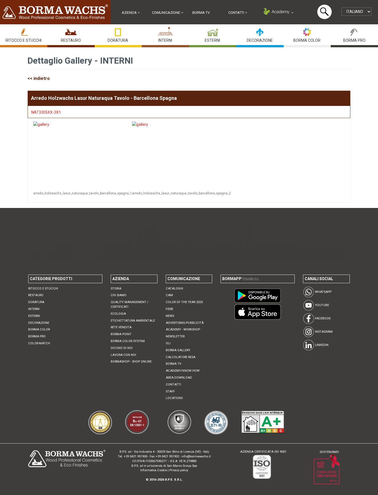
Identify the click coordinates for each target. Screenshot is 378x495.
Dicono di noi (122, 348)
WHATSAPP (323, 292)
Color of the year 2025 (184, 302)
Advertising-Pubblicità (185, 323)
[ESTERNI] (212, 31)
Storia (116, 288)
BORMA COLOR (306, 40)
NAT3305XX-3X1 (46, 112)
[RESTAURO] (71, 31)
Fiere (169, 309)
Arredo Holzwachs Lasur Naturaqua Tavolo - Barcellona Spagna (104, 98)
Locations (174, 398)
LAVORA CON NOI (123, 355)
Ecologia (118, 314)
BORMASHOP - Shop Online (131, 361)
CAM (169, 295)
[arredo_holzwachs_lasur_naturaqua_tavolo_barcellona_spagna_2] (141, 154)
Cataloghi (174, 288)
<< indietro (38, 78)
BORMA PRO (354, 40)
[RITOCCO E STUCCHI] (23, 31)
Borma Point (121, 334)
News (170, 316)
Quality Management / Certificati (130, 304)
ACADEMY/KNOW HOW (183, 370)
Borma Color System (128, 341)
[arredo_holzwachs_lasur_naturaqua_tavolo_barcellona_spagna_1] (42, 154)
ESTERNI (212, 40)
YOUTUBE (321, 305)
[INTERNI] (165, 31)
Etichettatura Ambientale (133, 320)
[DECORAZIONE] (260, 31)
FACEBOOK (322, 318)
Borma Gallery (178, 350)
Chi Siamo (118, 295)
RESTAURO (71, 40)
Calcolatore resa (180, 357)
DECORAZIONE (260, 40)
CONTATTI (236, 13)
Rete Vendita (121, 327)
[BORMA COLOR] (307, 31)
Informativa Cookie (153, 470)
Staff (170, 391)
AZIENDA (130, 13)
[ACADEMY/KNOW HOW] (278, 12)
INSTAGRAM (323, 332)
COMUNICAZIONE (166, 13)
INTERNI (165, 40)
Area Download (179, 377)
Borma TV (201, 13)
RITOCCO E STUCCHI (24, 40)
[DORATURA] (118, 31)
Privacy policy (178, 470)
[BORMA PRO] (354, 31)
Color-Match (39, 343)
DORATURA (118, 40)
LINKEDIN (321, 345)
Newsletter (175, 336)
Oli (168, 343)
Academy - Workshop (183, 329)
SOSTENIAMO (329, 452)
